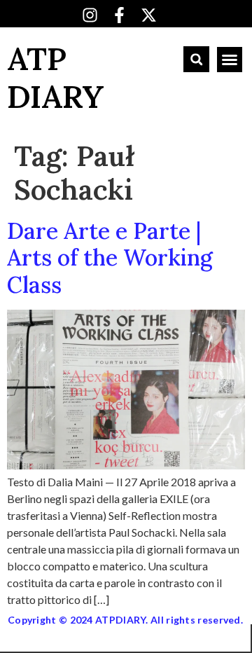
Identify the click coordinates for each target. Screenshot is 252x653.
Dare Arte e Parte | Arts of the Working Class (110, 257)
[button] (196, 59)
